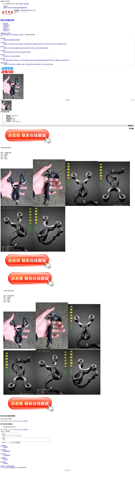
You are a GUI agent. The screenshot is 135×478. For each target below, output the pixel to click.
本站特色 (5, 463)
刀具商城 (8, 466)
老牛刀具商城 (9, 467)
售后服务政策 (6, 451)
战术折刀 (5, 48)
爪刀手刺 (32, 48)
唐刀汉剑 (5, 52)
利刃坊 (67, 60)
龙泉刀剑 (15, 52)
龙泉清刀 (10, 52)
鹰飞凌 (64, 60)
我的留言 (15, 7)
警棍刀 (12, 466)
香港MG (47, 60)
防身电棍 (5, 26)
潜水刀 (55, 44)
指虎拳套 (46, 48)
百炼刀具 (35, 60)
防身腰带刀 (19, 64)
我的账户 (5, 6)
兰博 (34, 10)
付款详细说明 (6, 455)
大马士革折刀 (11, 48)
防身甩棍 (10, 39)
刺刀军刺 (26, 44)
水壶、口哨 (25, 64)
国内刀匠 (3, 58)
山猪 (25, 60)
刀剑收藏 (3, 50)
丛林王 (26, 10)
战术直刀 (5, 44)
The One (19, 60)
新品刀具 (5, 24)
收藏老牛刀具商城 (5, 1)
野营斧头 (59, 44)
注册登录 (5, 447)
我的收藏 (20, 7)
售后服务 (4, 449)
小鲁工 (60, 60)
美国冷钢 (17, 56)
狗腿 (29, 10)
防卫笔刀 (22, 48)
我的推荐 (24, 7)
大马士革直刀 (11, 44)
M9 (21, 10)
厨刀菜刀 (64, 44)
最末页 (26, 421)
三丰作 (54, 60)
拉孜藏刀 (23, 52)
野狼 (51, 60)
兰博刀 (39, 44)
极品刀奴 (30, 44)
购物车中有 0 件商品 (6, 33)
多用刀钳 (41, 48)
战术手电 (30, 64)
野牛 (4, 60)
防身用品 (3, 38)
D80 (23, 10)
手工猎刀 (47, 44)
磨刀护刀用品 (49, 64)
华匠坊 (7, 60)
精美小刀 (3, 46)
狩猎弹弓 (21, 34)
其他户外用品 (14, 34)
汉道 (23, 60)
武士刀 (5, 27)
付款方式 (5, 30)
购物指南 (4, 445)
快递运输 (5, 459)
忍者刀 (52, 44)
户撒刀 (19, 52)
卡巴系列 (12, 56)
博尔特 (11, 60)
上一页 (18, 421)
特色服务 (4, 462)
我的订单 (10, 7)
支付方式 (4, 453)
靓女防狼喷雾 (16, 39)
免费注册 (26, 3)
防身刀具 (5, 23)
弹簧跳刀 (27, 48)
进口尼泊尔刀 (6, 56)
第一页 (15, 421)
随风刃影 (43, 60)
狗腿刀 (21, 44)
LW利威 (15, 60)
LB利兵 (31, 60)
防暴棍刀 (35, 44)
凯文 (28, 60)
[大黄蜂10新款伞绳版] (13, 98)
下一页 (22, 421)
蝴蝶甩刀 (17, 48)
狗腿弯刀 (5, 29)
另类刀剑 (28, 52)
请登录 (21, 3)
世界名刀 (3, 54)
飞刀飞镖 (36, 48)
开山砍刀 (17, 44)
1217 (32, 10)
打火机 (34, 64)
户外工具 (43, 64)
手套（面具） (12, 64)
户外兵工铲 (6, 64)
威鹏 (57, 60)
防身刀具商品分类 (7, 20)
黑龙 (39, 60)
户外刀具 (3, 42)
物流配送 (4, 458)
